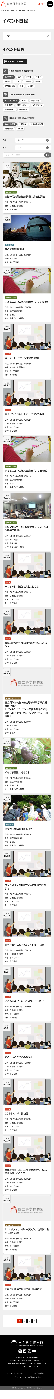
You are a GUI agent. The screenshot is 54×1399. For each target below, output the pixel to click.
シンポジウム (37, 105)
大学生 (16, 81)
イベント (18, 10)
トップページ (5, 10)
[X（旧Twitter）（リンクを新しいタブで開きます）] (20, 1351)
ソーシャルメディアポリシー (37, 1373)
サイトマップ (11, 1373)
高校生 (7, 81)
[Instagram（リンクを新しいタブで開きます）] (29, 1351)
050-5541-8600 (20, 1363)
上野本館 (22, 124)
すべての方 (9, 77)
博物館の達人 (10, 109)
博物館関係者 (10, 86)
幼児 (19, 77)
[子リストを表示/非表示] (27, 36)
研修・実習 (23, 109)
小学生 (28, 77)
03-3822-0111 (24, 1366)
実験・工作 (35, 101)
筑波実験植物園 (37, 124)
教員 (21, 86)
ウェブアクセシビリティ (19, 1377)
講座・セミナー (22, 105)
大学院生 (27, 81)
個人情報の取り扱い (34, 1377)
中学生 (38, 77)
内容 (4, 140)
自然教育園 (9, 129)
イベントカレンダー (15, 61)
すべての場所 (10, 124)
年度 (4, 148)
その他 (30, 86)
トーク (24, 101)
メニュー (50, 4)
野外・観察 (9, 105)
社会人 (37, 81)
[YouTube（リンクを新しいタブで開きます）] (34, 1351)
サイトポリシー (21, 1373)
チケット (43, 4)
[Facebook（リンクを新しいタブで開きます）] (24, 1351)
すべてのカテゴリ (11, 101)
